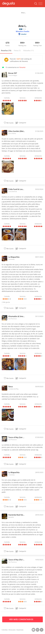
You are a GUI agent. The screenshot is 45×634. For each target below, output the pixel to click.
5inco (10, 386)
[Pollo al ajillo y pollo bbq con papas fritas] (8, 234)
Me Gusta (9, 123)
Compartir (22, 123)
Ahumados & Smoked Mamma (16, 316)
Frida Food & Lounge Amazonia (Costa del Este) (16, 189)
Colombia (4, 630)
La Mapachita (13, 257)
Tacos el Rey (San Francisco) (16, 437)
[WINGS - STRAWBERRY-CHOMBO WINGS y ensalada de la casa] (8, 415)
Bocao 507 (12, 73)
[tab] (6, 51)
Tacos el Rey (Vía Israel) (16, 559)
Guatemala (20, 630)
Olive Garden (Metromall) (16, 131)
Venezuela (12, 630)
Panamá (22, 67)
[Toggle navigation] (40, 3)
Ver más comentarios (21, 619)
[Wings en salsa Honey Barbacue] (8, 364)
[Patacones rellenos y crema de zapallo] (20, 234)
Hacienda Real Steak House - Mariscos (16, 515)
